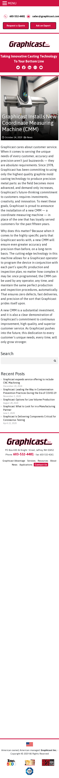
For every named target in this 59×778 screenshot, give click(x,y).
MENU (12, 3)
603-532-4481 (17, 16)
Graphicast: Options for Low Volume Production (29, 399)
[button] (5, 3)
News (30, 137)
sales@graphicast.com (44, 16)
